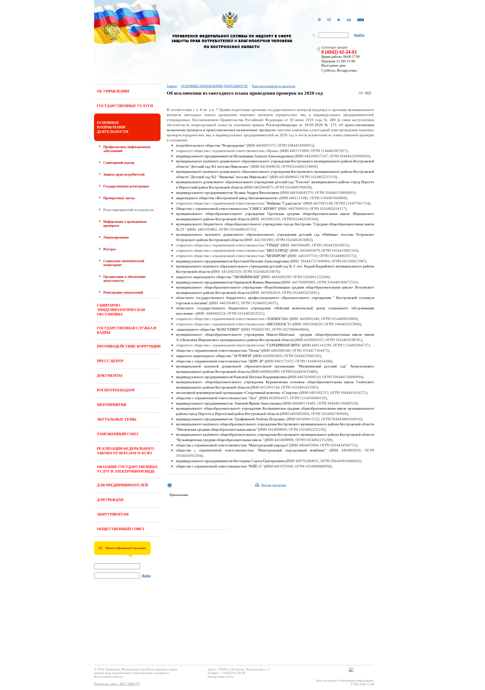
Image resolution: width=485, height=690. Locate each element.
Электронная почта (220, 676)
